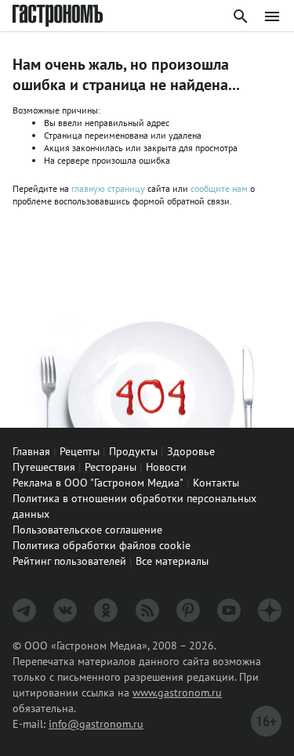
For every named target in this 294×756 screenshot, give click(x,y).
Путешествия (44, 467)
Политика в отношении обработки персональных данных (134, 506)
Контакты (216, 483)
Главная (31, 451)
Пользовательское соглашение (87, 530)
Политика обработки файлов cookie (102, 545)
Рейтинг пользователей (69, 561)
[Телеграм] (24, 610)
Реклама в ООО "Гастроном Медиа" (98, 483)
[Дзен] (269, 610)
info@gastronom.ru (96, 724)
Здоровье (191, 451)
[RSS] (147, 610)
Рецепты (80, 451)
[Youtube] (229, 610)
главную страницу (108, 188)
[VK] (65, 610)
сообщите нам (220, 188)
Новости (166, 467)
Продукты (133, 451)
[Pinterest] (188, 610)
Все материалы (172, 561)
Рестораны (110, 467)
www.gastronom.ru (177, 692)
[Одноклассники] (106, 610)
